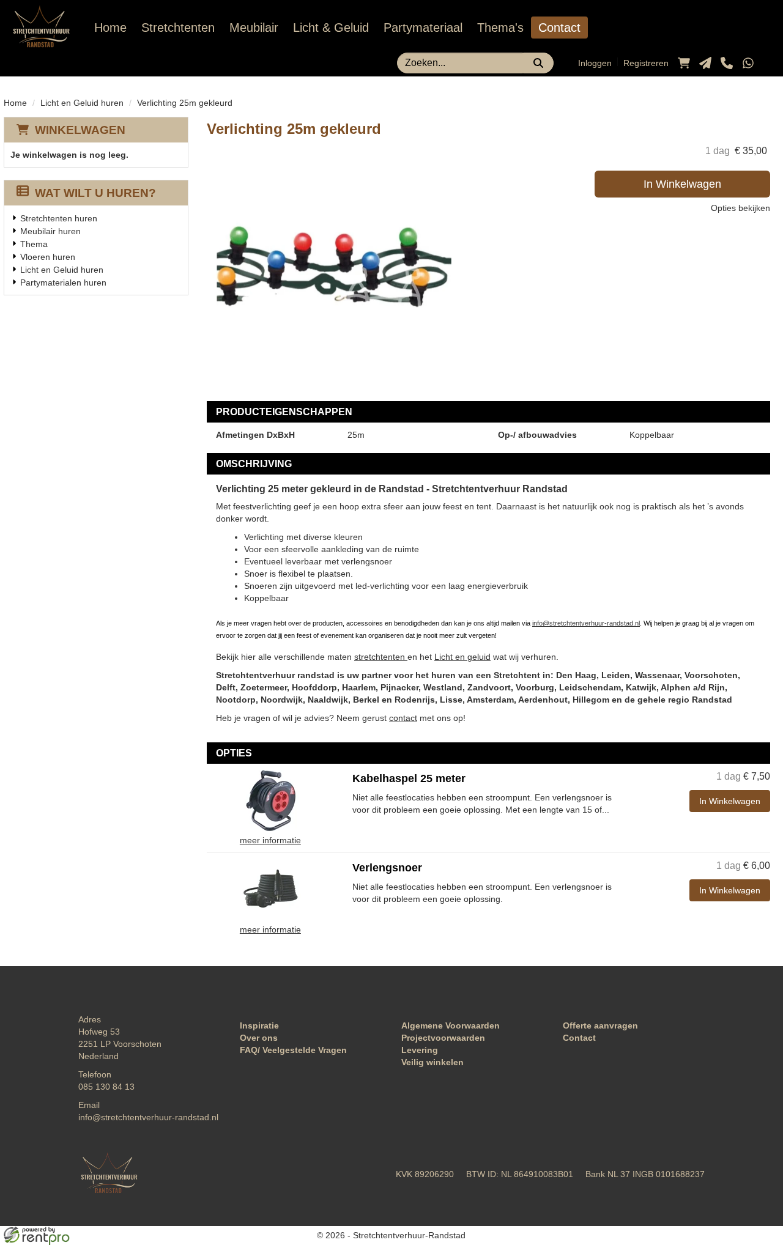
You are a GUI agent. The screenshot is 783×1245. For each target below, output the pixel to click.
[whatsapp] (748, 63)
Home (110, 27)
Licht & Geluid (331, 27)
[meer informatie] (270, 800)
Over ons (259, 1038)
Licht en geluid (462, 657)
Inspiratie (259, 1025)
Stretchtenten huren (58, 218)
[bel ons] (727, 63)
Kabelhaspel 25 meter (409, 778)
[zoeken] (538, 63)
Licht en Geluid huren (82, 103)
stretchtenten (380, 657)
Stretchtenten (178, 27)
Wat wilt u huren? (95, 193)
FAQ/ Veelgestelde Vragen (293, 1050)
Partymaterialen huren (63, 282)
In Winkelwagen (682, 184)
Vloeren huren (47, 257)
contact (403, 718)
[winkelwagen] (684, 63)
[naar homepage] (41, 28)
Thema (34, 244)
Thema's (500, 27)
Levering (419, 1050)
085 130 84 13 (106, 1087)
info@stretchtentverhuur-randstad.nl (586, 623)
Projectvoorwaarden (443, 1038)
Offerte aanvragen (600, 1025)
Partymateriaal (423, 27)
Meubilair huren (50, 231)
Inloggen (595, 63)
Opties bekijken (740, 208)
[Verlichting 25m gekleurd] (329, 266)
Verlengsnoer (387, 868)
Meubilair (253, 27)
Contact (559, 27)
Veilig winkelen (432, 1062)
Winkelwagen (80, 130)
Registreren (646, 63)
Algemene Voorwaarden (450, 1025)
